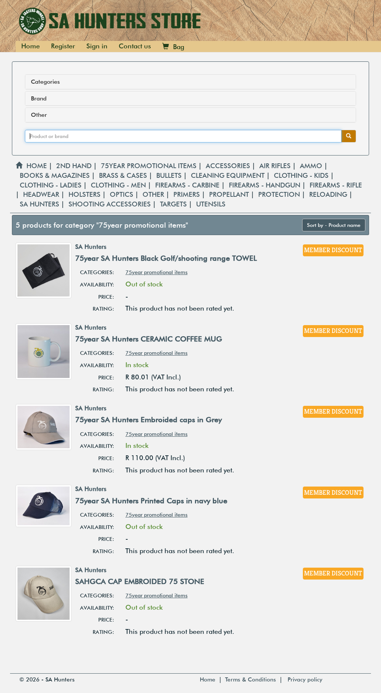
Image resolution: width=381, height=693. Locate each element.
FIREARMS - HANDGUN (265, 185)
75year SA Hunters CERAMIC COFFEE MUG (148, 338)
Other (39, 115)
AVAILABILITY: (97, 284)
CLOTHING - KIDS (302, 175)
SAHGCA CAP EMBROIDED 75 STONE (139, 581)
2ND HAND (74, 166)
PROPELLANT (230, 194)
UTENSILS (210, 204)
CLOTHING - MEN (119, 185)
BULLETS (169, 175)
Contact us (135, 46)
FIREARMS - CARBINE (188, 185)
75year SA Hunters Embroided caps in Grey (148, 419)
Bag (176, 47)
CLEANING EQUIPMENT (228, 175)
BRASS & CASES (124, 175)
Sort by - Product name (334, 225)
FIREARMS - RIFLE (336, 185)
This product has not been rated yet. (179, 308)
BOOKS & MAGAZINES (56, 175)
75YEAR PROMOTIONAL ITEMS (149, 166)
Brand (39, 98)
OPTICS (122, 194)
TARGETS (174, 204)
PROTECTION (280, 194)
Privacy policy (305, 679)
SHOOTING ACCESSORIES (110, 204)
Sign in (97, 46)
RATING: (103, 308)
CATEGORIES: (97, 272)
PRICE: (106, 296)
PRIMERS (187, 194)
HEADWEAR (42, 194)
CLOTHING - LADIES (51, 185)
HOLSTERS (85, 194)
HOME (34, 166)
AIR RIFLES (275, 166)
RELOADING (329, 194)
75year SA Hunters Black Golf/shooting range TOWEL (166, 258)
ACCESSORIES (229, 166)
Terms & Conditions (250, 679)
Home (30, 46)
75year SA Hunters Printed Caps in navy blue (151, 500)
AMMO (312, 166)
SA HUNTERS (40, 204)
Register (63, 46)
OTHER (154, 194)
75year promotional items (156, 272)
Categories (45, 81)
